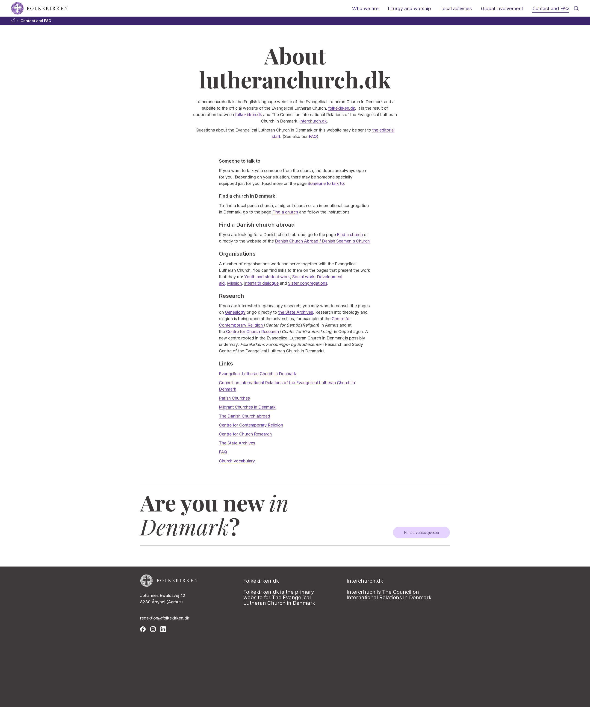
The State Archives (237, 443)
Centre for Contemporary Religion (251, 425)
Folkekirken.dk (261, 581)
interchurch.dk (313, 121)
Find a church (285, 212)
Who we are (365, 8)
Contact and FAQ (550, 8)
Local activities (456, 8)
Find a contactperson (421, 532)
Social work (303, 276)
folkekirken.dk (341, 108)
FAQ (313, 136)
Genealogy (235, 312)
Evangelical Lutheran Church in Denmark (257, 373)
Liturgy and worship (409, 8)
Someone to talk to (326, 183)
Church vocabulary (237, 461)
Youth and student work (267, 276)
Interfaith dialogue (261, 283)
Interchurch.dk (365, 581)
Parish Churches (234, 398)
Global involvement (502, 8)
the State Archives (295, 312)
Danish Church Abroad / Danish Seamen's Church (322, 241)
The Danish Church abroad (244, 416)
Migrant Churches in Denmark (247, 407)
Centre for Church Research (252, 331)
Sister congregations (307, 283)
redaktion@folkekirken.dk (164, 618)
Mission (234, 283)
